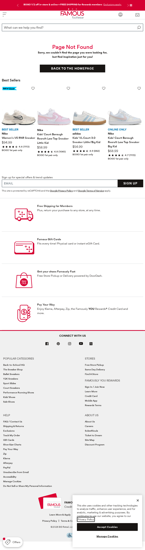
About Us (90, 421)
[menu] (4, 16)
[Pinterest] (58, 345)
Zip (5, 453)
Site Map (89, 439)
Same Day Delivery (95, 369)
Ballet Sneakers (11, 374)
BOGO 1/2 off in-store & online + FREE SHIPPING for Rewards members (63, 4)
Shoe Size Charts (12, 444)
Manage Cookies (12, 481)
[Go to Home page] (72, 15)
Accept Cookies (107, 527)
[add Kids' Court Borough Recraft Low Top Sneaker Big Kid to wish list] (139, 88)
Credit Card (91, 396)
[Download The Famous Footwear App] (90, 344)
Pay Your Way (46, 304)
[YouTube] (81, 345)
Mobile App (91, 400)
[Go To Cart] (137, 15)
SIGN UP (130, 183)
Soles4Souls (91, 430)
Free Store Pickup (94, 364)
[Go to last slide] (17, 5)
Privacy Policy (49, 520)
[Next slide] (127, 5)
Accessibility (9, 476)
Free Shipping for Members (54, 206)
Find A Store (91, 374)
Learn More (91, 391)
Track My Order (11, 435)
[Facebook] (47, 345)
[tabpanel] (72, 3)
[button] (112, 4)
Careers (89, 426)
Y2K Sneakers (10, 378)
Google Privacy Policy (61, 190)
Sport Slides (9, 383)
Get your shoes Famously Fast (56, 271)
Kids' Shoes (9, 397)
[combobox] (72, 27)
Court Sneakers (11, 387)
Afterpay (8, 462)
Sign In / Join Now (95, 386)
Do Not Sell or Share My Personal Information (27, 486)
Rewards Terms (93, 405)
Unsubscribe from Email (16, 472)
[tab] (68, 9)
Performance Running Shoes (18, 392)
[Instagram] (69, 345)
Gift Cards (8, 439)
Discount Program (95, 444)
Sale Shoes (9, 401)
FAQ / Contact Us (12, 421)
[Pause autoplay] (130, 5)
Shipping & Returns (13, 426)
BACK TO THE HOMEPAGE (72, 68)
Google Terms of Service (91, 190)
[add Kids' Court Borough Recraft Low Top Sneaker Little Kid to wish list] (68, 88)
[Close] (138, 500)
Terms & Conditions (71, 520)
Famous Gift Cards (49, 239)
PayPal (6, 467)
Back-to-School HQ (14, 364)
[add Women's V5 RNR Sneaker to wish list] (33, 88)
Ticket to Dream (93, 435)
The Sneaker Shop (13, 369)
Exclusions (8, 430)
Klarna (6, 458)
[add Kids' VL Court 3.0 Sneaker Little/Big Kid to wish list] (103, 88)
